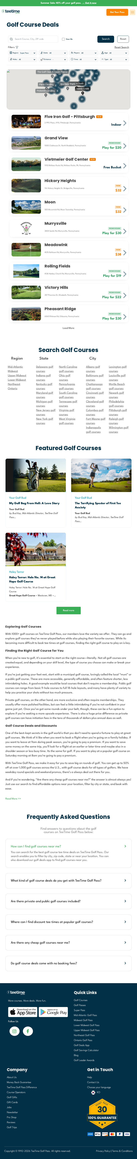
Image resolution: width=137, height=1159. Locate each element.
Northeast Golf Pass (84, 1035)
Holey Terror (16, 572)
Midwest (13, 371)
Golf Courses (80, 1000)
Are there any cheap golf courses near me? (40, 942)
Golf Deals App (81, 1045)
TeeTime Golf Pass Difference (22, 1087)
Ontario (12, 388)
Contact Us (93, 1082)
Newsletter (12, 1112)
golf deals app (42, 860)
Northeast (14, 384)
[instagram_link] (28, 1031)
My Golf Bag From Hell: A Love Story (34, 503)
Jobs (9, 1107)
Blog (76, 1055)
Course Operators (16, 1092)
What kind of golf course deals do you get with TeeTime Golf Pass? (56, 880)
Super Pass (79, 1010)
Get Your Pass (117, 12)
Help (89, 1077)
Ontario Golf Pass (83, 1040)
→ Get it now (89, 3)
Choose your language (99, 1087)
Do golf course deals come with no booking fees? (44, 963)
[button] (76, 86)
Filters (11, 47)
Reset (123, 39)
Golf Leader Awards (84, 1060)
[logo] (36, 994)
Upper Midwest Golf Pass (87, 1030)
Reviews (11, 1122)
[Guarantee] (108, 1113)
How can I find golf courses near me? (36, 846)
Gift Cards (12, 1102)
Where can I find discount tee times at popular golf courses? (52, 922)
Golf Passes (80, 1005)
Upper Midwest (17, 375)
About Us (12, 1077)
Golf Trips (12, 1127)
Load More (68, 328)
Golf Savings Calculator (86, 1050)
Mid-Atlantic (15, 367)
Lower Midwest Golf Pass (86, 1025)
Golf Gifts (12, 1097)
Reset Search (122, 47)
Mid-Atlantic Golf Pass (85, 1015)
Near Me (69, 39)
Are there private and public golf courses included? (46, 901)
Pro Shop (11, 1117)
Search (106, 39)
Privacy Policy (103, 1151)
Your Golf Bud (17, 497)
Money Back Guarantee (19, 1082)
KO (98, 1092)
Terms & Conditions (122, 1151)
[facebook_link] (15, 1031)
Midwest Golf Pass (83, 1020)
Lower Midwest (17, 380)
